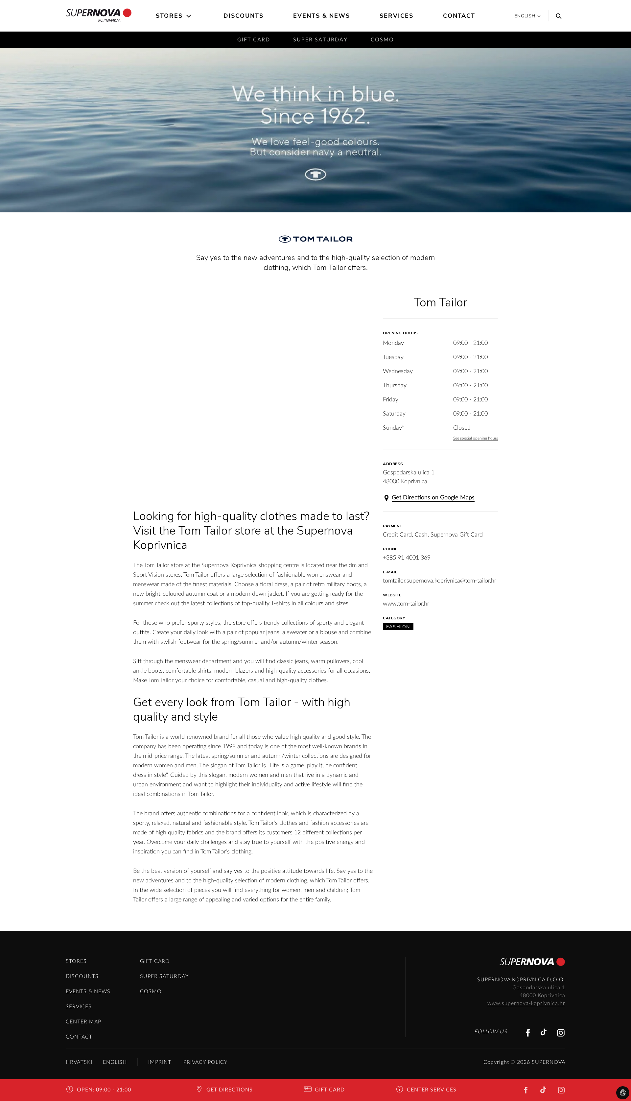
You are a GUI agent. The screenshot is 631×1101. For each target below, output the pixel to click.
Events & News (321, 16)
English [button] (525, 16)
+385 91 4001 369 (407, 558)
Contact (459, 16)
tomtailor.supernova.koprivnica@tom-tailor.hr (439, 581)
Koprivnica (109, 20)
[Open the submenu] (189, 16)
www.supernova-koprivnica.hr (526, 1003)
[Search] (557, 16)
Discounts (243, 16)
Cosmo (382, 39)
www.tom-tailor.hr (406, 604)
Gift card (253, 39)
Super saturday (320, 39)
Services (396, 16)
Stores (169, 16)
